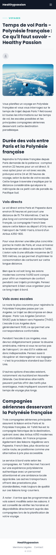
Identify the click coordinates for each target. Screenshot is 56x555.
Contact (38, 547)
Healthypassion (14, 5)
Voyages (14, 18)
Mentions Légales (22, 547)
